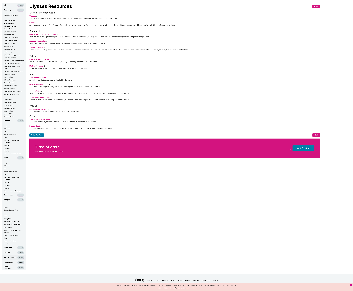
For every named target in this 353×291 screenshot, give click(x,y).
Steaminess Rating (10, 241)
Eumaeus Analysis (9, 105)
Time (5, 137)
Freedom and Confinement (12, 154)
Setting (6, 207)
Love (5, 126)
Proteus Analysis (9, 29)
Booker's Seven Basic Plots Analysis (12, 231)
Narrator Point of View (11, 210)
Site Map (150, 280)
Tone (5, 216)
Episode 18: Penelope (10, 114)
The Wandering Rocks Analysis (13, 71)
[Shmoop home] (139, 280)
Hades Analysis (8, 46)
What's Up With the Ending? (12, 224)
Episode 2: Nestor (9, 20)
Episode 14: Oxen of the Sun (13, 91)
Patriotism (7, 129)
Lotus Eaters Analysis (10, 40)
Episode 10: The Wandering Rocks (12, 67)
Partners (179, 280)
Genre (6, 213)
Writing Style (8, 219)
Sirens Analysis (8, 77)
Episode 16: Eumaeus (10, 102)
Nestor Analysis (9, 23)
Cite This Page (37, 135)
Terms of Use (206, 280)
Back (316, 6)
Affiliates (187, 280)
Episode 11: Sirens (9, 74)
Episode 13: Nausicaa (10, 86)
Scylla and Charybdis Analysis (13, 63)
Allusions (6, 244)
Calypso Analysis (9, 35)
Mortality (6, 151)
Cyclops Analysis (9, 83)
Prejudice (7, 148)
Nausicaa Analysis (9, 88)
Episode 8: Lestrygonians (12, 55)
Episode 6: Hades (9, 43)
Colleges (196, 280)
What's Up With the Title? (12, 221)
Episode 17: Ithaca (9, 108)
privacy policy (190, 288)
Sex (5, 132)
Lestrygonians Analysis (11, 58)
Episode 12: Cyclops (10, 80)
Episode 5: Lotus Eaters (11, 37)
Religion (6, 145)
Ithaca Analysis (8, 111)
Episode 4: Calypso (10, 32)
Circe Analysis (8, 99)
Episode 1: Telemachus (11, 15)
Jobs (172, 280)
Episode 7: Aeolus (9, 49)
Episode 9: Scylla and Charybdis (14, 61)
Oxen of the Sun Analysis (11, 94)
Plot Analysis (8, 227)
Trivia (5, 238)
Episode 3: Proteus (10, 26)
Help (157, 280)
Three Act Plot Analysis (11, 235)
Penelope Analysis (9, 117)
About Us (165, 280)
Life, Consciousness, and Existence (11, 141)
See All (21, 5)
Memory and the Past (10, 134)
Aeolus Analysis (9, 52)
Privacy (215, 280)
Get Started (303, 148)
